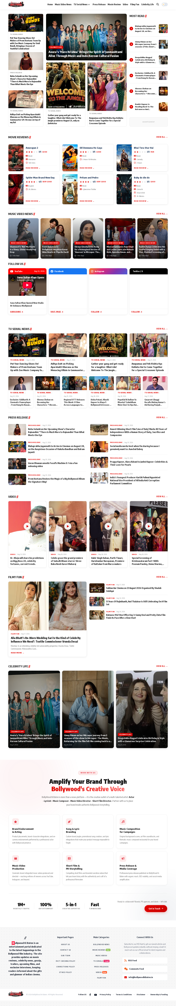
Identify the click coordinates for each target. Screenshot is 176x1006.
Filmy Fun (134, 4)
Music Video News (63, 4)
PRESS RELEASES (101, 967)
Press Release (99, 4)
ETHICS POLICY (65, 972)
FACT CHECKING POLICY (65, 961)
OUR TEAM (65, 956)
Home (50, 4)
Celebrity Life (147, 4)
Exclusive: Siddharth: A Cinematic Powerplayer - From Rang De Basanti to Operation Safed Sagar (145, 78)
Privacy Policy (105, 994)
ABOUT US (65, 944)
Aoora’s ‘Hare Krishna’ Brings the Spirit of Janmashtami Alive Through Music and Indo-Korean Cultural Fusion (86, 54)
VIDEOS (99, 972)
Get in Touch (154, 908)
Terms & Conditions (124, 994)
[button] (165, 4)
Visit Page (56, 311)
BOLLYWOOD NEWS (101, 944)
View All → (162, 137)
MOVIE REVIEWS (99, 950)
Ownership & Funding (159, 994)
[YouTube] (95, 995)
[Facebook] (90, 995)
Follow (95, 311)
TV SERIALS (98, 961)
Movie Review (114, 4)
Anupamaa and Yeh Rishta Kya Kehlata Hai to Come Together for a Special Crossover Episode (106, 120)
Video (125, 4)
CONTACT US (65, 950)
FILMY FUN (101, 978)
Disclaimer (141, 994)
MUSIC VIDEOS (101, 956)
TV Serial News (81, 4)
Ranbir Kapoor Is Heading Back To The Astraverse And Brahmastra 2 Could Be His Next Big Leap (145, 109)
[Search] (157, 4)
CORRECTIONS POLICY (65, 967)
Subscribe (15, 311)
